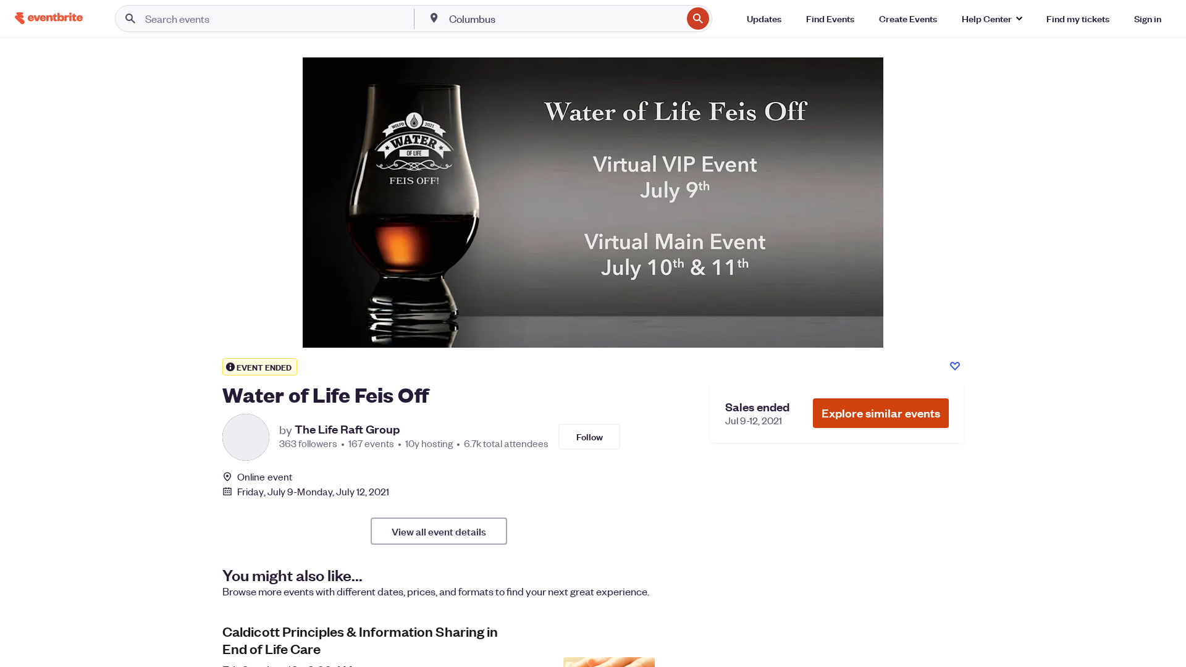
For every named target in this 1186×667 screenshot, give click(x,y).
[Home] (49, 18)
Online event (264, 477)
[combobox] (565, 18)
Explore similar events (881, 413)
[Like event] (955, 366)
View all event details (439, 531)
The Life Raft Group (347, 429)
